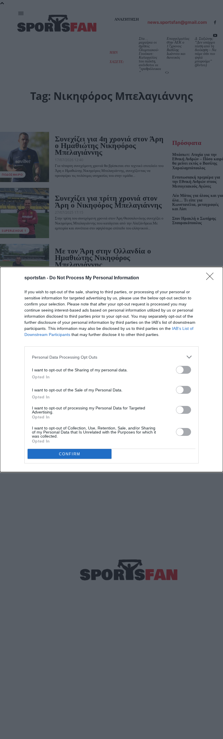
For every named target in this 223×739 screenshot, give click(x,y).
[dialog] (111, 369)
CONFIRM (69, 454)
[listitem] (111, 357)
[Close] (211, 278)
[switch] (183, 370)
